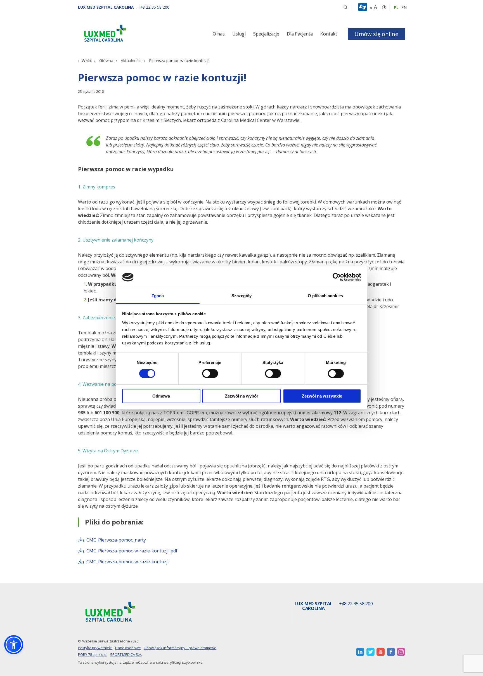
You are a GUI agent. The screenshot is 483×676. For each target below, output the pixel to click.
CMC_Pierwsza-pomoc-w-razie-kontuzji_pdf (131, 551)
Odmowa (161, 396)
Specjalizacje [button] (266, 34)
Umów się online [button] (376, 34)
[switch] (210, 373)
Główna (106, 60)
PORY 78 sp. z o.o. (92, 654)
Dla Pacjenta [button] (300, 34)
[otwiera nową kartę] (360, 652)
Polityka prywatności (95, 648)
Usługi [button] (239, 34)
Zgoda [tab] (157, 295)
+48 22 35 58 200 (356, 603)
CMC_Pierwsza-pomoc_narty (116, 540)
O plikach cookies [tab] (325, 295)
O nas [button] (219, 34)
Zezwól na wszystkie (322, 396)
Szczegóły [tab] (241, 295)
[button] (345, 7)
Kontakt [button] (328, 34)
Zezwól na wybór (241, 396)
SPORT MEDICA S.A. (126, 654)
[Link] (129, 34)
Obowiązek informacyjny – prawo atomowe (180, 648)
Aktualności (131, 60)
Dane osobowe (128, 648)
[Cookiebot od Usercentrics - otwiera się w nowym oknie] (336, 277)
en (404, 7)
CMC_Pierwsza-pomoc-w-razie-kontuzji (127, 562)
